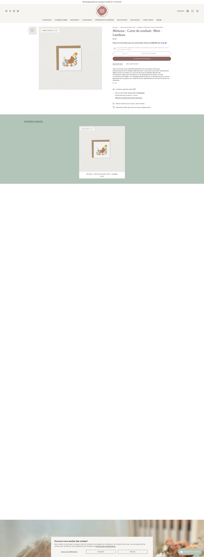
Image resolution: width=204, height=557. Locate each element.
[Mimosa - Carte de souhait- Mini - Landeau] (102, 149)
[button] (61, 20)
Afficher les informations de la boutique (128, 98)
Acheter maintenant (141, 58)
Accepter (101, 552)
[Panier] (197, 11)
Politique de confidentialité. (105, 546)
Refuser (132, 552)
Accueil (115, 27)
